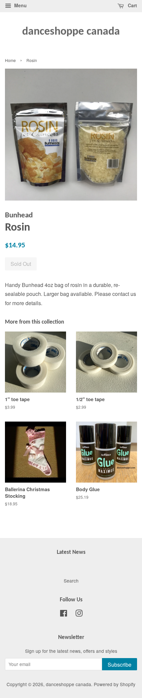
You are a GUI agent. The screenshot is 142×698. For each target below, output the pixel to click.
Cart (131, 5)
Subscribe (119, 664)
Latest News (71, 552)
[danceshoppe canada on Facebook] (63, 614)
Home (10, 60)
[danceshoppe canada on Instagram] (79, 614)
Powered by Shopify (114, 684)
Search (71, 580)
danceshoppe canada (71, 32)
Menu (20, 5)
